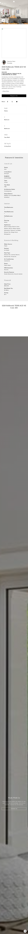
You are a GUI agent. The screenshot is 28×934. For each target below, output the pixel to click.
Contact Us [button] (14, 808)
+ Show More (5, 91)
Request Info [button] (14, 95)
